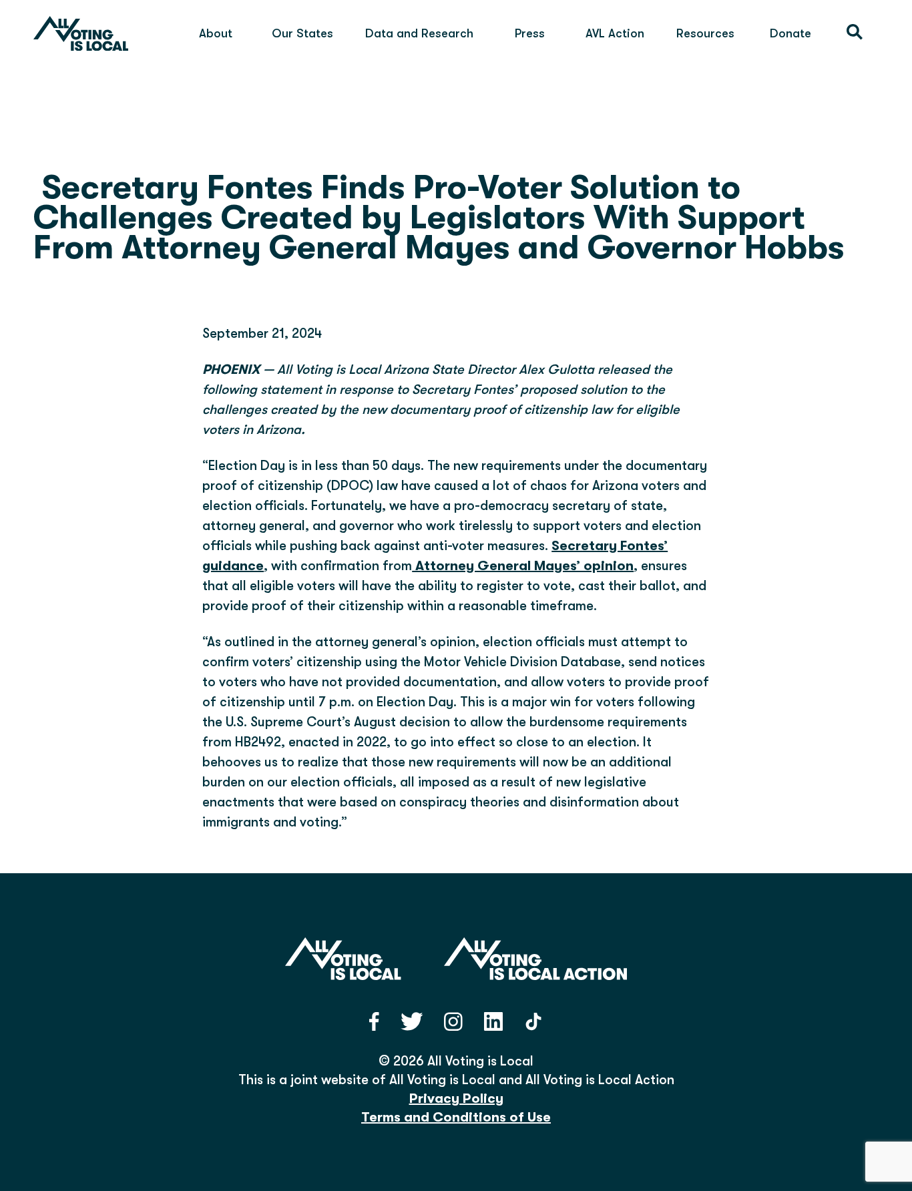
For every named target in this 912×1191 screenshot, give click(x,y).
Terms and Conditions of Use (456, 1117)
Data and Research (419, 33)
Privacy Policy (456, 1098)
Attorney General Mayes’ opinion (523, 565)
